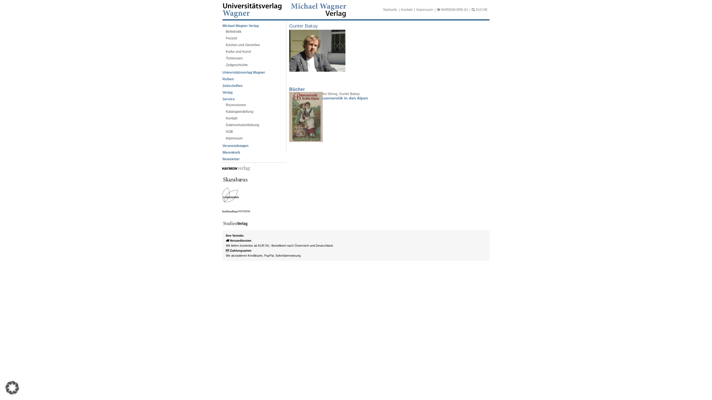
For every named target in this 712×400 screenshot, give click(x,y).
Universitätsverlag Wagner (243, 72)
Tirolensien (234, 58)
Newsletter (231, 159)
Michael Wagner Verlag (240, 26)
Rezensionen (236, 105)
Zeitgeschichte (237, 65)
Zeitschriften (232, 86)
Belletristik (233, 32)
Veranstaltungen (235, 146)
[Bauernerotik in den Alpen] (301, 117)
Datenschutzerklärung (242, 125)
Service (228, 99)
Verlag (227, 92)
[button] (12, 388)
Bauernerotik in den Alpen (343, 98)
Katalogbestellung (239, 112)
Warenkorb (231, 152)
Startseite (390, 10)
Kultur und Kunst (238, 52)
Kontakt (406, 10)
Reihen (228, 79)
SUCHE (481, 10)
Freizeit (231, 38)
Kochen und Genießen (243, 45)
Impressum (424, 10)
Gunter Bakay (303, 26)
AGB (229, 132)
